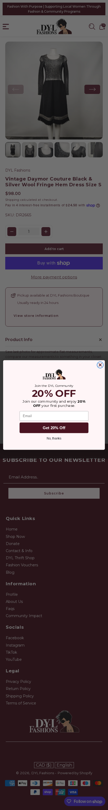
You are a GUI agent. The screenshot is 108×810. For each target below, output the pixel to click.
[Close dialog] (100, 365)
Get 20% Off (54, 428)
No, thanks (54, 438)
